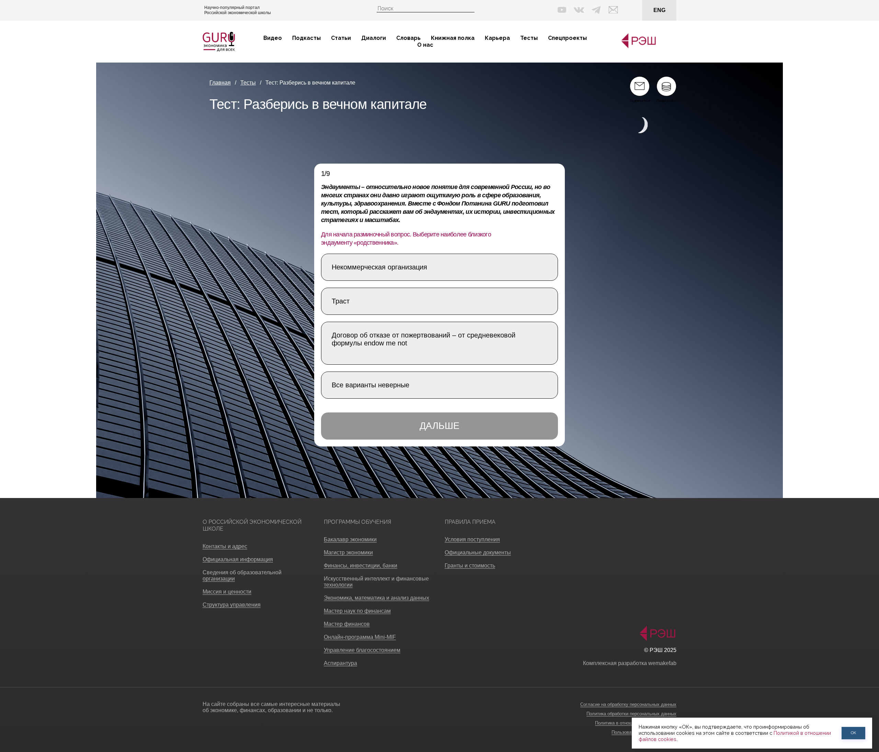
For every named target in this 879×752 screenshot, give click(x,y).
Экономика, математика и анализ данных (376, 598)
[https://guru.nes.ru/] (637, 47)
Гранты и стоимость (470, 565)
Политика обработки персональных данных (631, 713)
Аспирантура (340, 663)
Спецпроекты (567, 38)
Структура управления (232, 605)
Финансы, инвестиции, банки (360, 565)
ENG (659, 10)
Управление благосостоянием (362, 650)
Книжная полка (453, 38)
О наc (425, 45)
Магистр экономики (348, 552)
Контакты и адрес (225, 546)
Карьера (497, 38)
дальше (439, 426)
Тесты (529, 38)
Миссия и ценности (227, 592)
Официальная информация (238, 559)
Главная (220, 83)
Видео (272, 38)
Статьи (341, 38)
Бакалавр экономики (350, 539)
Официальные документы (478, 552)
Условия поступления (472, 539)
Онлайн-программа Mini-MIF (360, 637)
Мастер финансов (347, 624)
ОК (853, 732)
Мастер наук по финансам (357, 611)
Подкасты (306, 38)
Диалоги (373, 38)
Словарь (408, 38)
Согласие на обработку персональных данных (628, 704)
